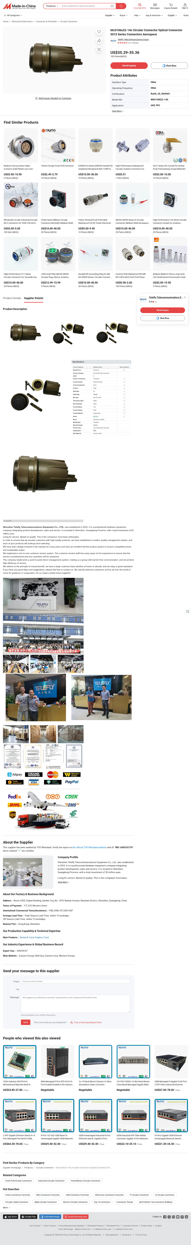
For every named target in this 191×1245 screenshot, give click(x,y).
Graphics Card (42, 937)
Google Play (29, 1216)
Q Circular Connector (164, 1194)
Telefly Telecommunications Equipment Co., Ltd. (134, 39)
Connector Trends (125, 1202)
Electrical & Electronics (22, 21)
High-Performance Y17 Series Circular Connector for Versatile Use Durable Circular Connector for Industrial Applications (20, 276)
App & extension (153, 15)
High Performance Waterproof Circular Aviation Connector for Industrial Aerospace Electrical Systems (130, 167)
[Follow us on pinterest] (182, 1216)
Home (6, 21)
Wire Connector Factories (48, 1194)
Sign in (185, 7)
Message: (15, 997)
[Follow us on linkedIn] (186, 1216)
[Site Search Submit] (121, 6)
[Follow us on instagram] (173, 1216)
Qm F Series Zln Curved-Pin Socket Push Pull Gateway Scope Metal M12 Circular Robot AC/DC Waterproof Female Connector (170, 167)
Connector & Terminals (46, 21)
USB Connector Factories (77, 1194)
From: (16, 981)
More (5, 1207)
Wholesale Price (113, 1225)
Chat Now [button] (171, 65)
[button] (112, 6)
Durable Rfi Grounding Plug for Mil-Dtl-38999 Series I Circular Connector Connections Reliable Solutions (95, 276)
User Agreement (111, 1235)
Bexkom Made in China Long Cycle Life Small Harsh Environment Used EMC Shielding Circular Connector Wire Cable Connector (169, 276)
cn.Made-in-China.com (124, 1229)
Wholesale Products (95, 1225)
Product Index (146, 1225)
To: (18, 989)
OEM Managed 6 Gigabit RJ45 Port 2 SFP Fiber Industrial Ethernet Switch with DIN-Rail (171, 1084)
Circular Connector (68, 21)
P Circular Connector (139, 1194)
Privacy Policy (141, 1235)
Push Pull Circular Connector (18, 1180)
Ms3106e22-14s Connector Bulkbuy (155, 1202)
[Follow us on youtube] (177, 1216)
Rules (186, 15)
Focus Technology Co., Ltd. (75, 1235)
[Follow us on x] (169, 1216)
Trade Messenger (50, 1216)
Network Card (27, 937)
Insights (158, 1225)
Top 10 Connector (102, 1202)
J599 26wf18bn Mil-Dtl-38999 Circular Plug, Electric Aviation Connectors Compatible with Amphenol (55, 276)
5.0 (153, 301)
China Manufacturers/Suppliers (71, 1225)
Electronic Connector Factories (109, 1194)
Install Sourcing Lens (77, 1216)
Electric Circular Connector (75, 1202)
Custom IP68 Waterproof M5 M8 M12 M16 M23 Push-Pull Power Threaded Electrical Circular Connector (131, 276)
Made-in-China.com (83, 1229)
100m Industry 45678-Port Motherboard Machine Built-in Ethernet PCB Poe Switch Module (18, 1084)
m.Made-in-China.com (102, 1229)
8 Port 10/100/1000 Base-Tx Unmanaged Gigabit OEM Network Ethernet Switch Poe (57, 1138)
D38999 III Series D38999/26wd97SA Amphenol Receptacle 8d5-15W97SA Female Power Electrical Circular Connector (95, 167)
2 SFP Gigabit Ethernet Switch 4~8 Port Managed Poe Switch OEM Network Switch (19, 1138)
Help (136, 15)
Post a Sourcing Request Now (85, 1022)
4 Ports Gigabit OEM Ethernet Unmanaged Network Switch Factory (168, 1138)
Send (25, 1022)
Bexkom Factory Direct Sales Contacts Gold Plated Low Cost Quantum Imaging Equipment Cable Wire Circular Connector (20, 167)
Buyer (122, 15)
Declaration (126, 1235)
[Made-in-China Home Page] (19, 6)
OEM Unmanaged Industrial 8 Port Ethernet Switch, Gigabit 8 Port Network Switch (94, 1138)
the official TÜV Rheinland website (89, 847)
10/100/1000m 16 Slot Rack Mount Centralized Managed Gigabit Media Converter (133, 1084)
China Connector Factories (17, 1194)
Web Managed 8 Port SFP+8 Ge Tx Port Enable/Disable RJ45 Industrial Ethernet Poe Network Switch (57, 1084)
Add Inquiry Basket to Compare (55, 98)
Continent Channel (130, 1225)
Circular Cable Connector (16, 1202)
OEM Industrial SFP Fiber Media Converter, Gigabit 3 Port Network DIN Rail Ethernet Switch (132, 1138)
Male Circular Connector (46, 1202)
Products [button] (51, 6)
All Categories (13, 15)
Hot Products (35, 1225)
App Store (10, 1216)
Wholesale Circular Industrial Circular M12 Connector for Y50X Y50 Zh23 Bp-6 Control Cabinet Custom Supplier (21, 221)
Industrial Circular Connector (51, 1180)
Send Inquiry (129, 65)
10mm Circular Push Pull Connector (57, 165)
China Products (49, 1225)
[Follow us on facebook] (164, 1216)
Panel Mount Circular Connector (85, 1180)
